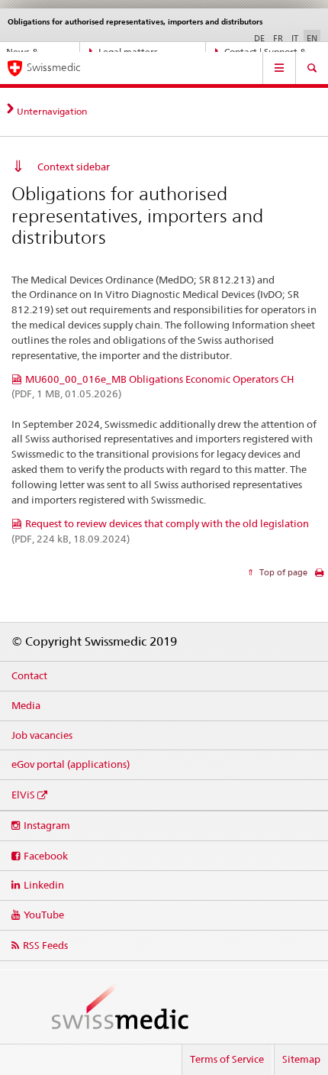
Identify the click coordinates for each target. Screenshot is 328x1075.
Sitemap (301, 1059)
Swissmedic (53, 67)
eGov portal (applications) (70, 764)
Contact (29, 675)
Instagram (47, 825)
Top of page (282, 572)
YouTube (44, 914)
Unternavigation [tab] (52, 111)
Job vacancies (41, 735)
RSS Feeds (45, 945)
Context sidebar (73, 166)
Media (25, 705)
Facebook (46, 856)
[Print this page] (319, 576)
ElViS (23, 794)
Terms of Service (227, 1059)
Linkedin (44, 885)
